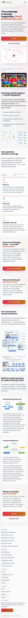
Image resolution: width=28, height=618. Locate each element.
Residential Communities (7, 540)
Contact (3, 594)
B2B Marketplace (5, 552)
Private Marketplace (6, 555)
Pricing (3, 583)
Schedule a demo (7, 610)
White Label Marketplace (8, 557)
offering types (9, 230)
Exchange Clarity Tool (7, 574)
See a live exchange (14, 43)
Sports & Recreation (6, 543)
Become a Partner (6, 591)
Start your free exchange (14, 268)
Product (3, 572)
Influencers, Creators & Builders (9, 546)
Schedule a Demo (14, 518)
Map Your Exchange (14, 302)
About (2, 589)
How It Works (4, 577)
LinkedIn (3, 597)
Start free (14, 38)
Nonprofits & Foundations (8, 538)
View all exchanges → (7, 566)
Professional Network (7, 560)
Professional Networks (7, 535)
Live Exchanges (5, 580)
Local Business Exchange (8, 563)
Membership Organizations (8, 532)
